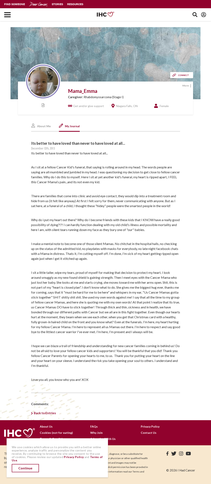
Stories (57, 4)
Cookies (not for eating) (56, 432)
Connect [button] (183, 75)
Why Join (96, 432)
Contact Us (148, 432)
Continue (25, 468)
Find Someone (14, 4)
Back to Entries (45, 413)
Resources (75, 4)
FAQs (94, 426)
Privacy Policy (150, 426)
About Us (46, 426)
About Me (43, 126)
